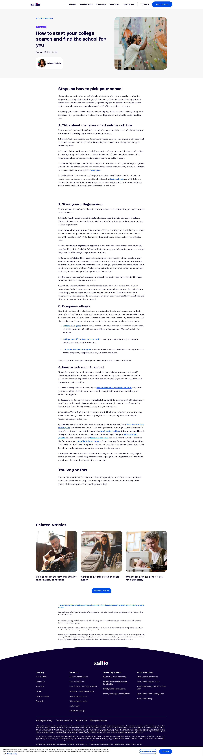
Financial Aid (114, 4)
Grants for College (77, 711)
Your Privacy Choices (64, 720)
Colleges (72, 4)
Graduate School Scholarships (82, 691)
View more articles (101, 591)
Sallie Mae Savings (145, 699)
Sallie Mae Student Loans (147, 677)
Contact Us (40, 682)
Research (39, 701)
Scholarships (101, 4)
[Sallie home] (49, 4)
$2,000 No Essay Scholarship (114, 677)
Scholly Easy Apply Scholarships (116, 694)
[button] (98, 720)
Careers (39, 691)
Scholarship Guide (77, 682)
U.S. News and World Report (77, 349)
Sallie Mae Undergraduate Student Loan (151, 687)
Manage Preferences (148, 751)
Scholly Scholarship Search (114, 689)
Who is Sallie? (41, 677)
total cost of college (110, 431)
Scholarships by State (78, 696)
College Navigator (72, 326)
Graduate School (86, 4)
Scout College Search (79, 677)
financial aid (130, 434)
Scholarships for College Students (83, 686)
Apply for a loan (162, 4)
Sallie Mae (40, 686)
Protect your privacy (44, 720)
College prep (41, 27)
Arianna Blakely (54, 63)
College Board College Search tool (81, 339)
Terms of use (81, 720)
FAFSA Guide (75, 706)
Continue (165, 751)
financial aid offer (99, 438)
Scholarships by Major (79, 701)
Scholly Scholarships (88, 441)
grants (61, 438)
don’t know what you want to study (114, 387)
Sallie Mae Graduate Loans (148, 682)
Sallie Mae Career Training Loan (150, 694)
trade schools (117, 179)
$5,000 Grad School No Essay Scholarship (115, 683)
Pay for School (128, 4)
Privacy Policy (12, 754)
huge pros (95, 170)
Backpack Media (42, 696)
